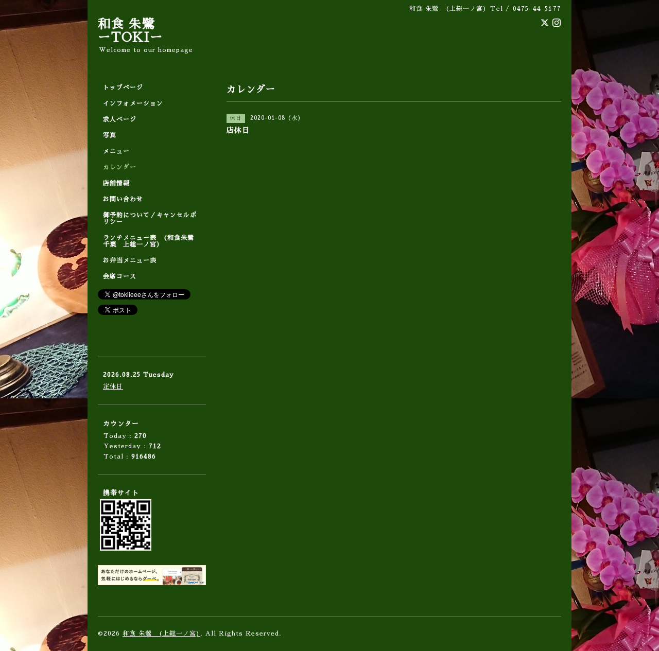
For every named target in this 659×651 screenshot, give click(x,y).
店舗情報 (116, 183)
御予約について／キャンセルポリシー (150, 218)
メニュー (116, 151)
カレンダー (119, 167)
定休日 (113, 386)
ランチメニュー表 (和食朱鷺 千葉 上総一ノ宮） (152, 241)
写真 (109, 135)
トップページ (123, 87)
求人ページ (119, 119)
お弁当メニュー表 (130, 260)
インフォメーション (133, 103)
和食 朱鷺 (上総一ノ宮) (161, 633)
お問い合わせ (123, 199)
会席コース (119, 276)
